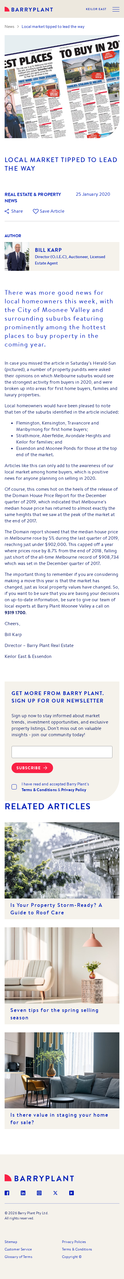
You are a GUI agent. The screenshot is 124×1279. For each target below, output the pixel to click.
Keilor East (96, 9)
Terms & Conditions (77, 1249)
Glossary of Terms (18, 1257)
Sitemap (11, 1242)
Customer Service (18, 1249)
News (9, 26)
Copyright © (72, 1257)
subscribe (28, 768)
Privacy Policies (74, 1242)
